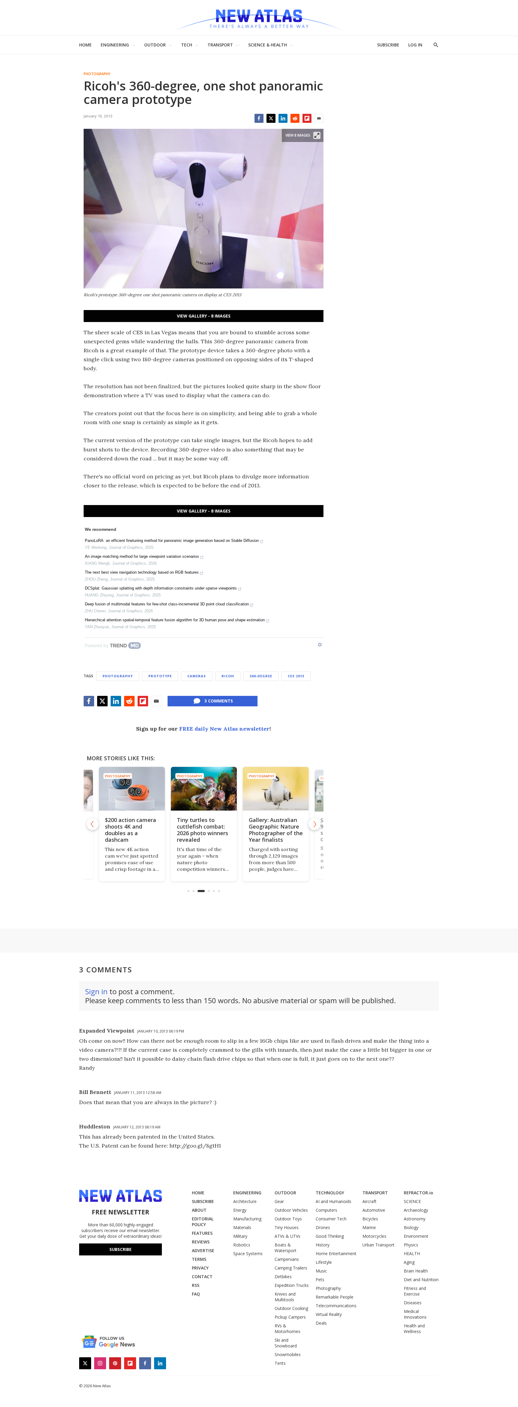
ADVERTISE (203, 1250)
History (322, 1245)
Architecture (245, 1201)
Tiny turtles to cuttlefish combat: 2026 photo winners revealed (202, 829)
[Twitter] (270, 118)
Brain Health (416, 1271)
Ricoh (228, 676)
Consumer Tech (331, 1219)
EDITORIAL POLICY (202, 1221)
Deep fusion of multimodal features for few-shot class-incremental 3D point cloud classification (167, 604)
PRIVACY (200, 1268)
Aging (409, 1262)
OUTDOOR (155, 45)
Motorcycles (374, 1236)
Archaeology (416, 1210)
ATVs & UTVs (287, 1236)
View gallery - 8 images (204, 316)
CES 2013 (296, 676)
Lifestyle (324, 1262)
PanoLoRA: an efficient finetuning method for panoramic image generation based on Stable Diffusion (172, 540)
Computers (326, 1210)
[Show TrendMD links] (319, 644)
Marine (369, 1227)
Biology (411, 1227)
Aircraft (369, 1201)
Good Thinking (330, 1236)
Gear (279, 1201)
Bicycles (370, 1219)
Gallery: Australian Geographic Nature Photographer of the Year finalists (275, 829)
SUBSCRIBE (388, 45)
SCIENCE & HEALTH (267, 45)
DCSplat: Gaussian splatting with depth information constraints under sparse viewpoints (161, 588)
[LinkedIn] (282, 118)
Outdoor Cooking (291, 1308)
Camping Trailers (291, 1268)
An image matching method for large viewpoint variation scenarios (142, 556)
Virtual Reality (329, 1314)
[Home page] (259, 18)
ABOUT (199, 1210)
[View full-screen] (316, 135)
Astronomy (414, 1219)
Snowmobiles (288, 1354)
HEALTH (412, 1253)
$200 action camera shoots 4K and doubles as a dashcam (130, 829)
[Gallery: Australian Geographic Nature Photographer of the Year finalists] (275, 789)
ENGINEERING (115, 45)
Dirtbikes (283, 1276)
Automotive (373, 1210)
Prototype (160, 676)
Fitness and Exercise (415, 1291)
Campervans (287, 1259)
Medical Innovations (415, 1314)
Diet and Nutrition (421, 1279)
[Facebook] (259, 118)
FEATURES (202, 1233)
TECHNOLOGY (330, 1193)
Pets (320, 1279)
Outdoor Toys (288, 1219)
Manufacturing (247, 1219)
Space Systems (248, 1253)
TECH (186, 45)
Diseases (412, 1302)
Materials (242, 1227)
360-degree (261, 676)
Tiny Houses (287, 1227)
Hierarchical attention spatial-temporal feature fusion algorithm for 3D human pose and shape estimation (175, 620)
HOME (85, 45)
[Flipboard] (306, 118)
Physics (411, 1245)
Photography (97, 74)
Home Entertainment (336, 1253)
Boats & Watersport (285, 1247)
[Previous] (93, 824)
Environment (416, 1236)
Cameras (196, 676)
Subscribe (120, 1249)
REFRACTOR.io (418, 1193)
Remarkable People (334, 1297)
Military (240, 1236)
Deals (321, 1323)
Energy (239, 1210)
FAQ (196, 1294)
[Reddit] (294, 118)
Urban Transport (378, 1245)
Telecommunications (336, 1305)
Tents (280, 1363)
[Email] (318, 118)
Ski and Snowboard (286, 1343)
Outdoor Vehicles (291, 1210)
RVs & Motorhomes (287, 1328)
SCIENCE (412, 1201)
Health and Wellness (414, 1328)
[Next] (314, 824)
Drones (323, 1227)
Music (321, 1271)
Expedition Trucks (292, 1285)
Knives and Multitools (285, 1296)
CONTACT (202, 1276)
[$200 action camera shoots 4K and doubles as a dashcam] (132, 789)
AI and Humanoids (333, 1201)
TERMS (199, 1259)
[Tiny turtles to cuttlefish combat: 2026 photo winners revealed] (204, 789)
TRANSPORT (220, 45)
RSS (195, 1285)
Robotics (241, 1245)
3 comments (218, 701)
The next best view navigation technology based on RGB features (142, 572)
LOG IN (415, 45)
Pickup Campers (290, 1317)
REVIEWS (201, 1242)
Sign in (96, 991)
